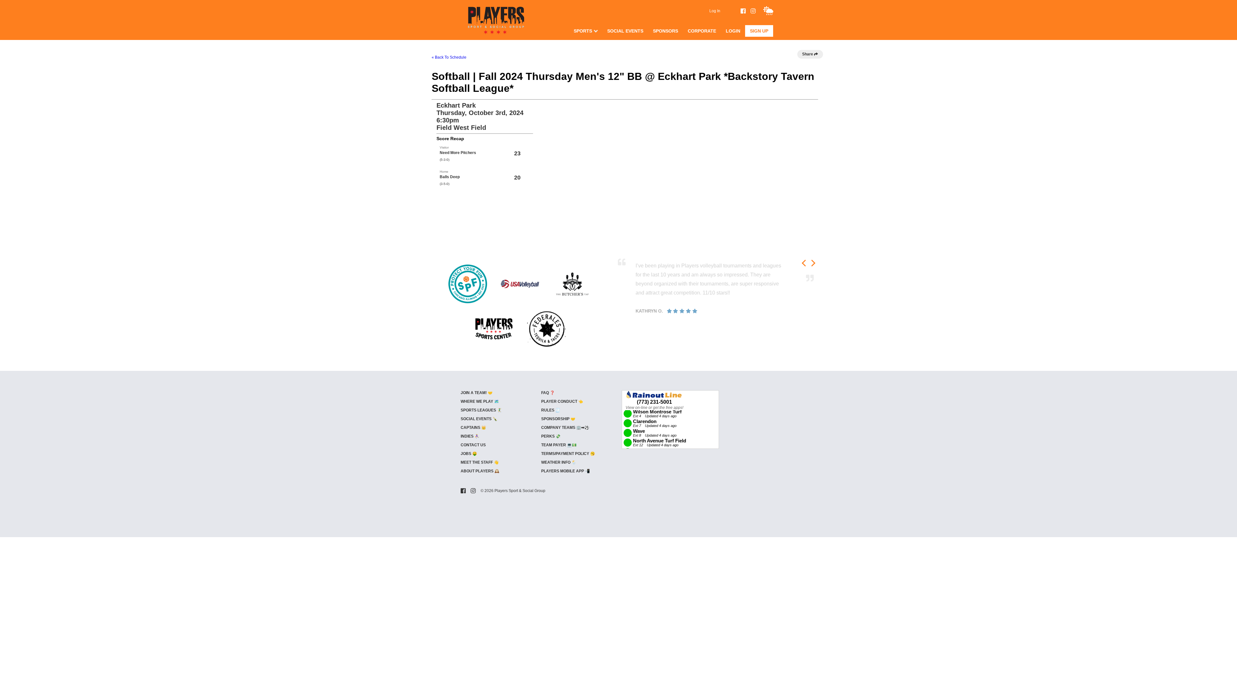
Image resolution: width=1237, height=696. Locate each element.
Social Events (625, 31)
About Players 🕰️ (480, 471)
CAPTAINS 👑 (473, 427)
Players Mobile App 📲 (565, 471)
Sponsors (665, 31)
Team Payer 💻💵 (559, 445)
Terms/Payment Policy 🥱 (568, 453)
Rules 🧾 (550, 410)
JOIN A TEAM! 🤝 (477, 393)
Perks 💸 (551, 436)
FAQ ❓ (548, 393)
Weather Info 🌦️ (558, 462)
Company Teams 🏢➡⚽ (565, 427)
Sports (583, 31)
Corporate (702, 31)
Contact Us (473, 445)
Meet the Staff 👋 (480, 462)
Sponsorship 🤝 (558, 419)
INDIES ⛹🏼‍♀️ (470, 436)
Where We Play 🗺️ (480, 401)
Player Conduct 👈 (562, 401)
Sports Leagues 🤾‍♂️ (481, 410)
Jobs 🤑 (469, 453)
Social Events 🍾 (479, 419)
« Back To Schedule (449, 57)
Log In (714, 11)
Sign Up (759, 31)
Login (733, 31)
